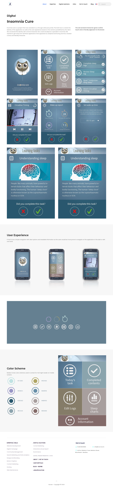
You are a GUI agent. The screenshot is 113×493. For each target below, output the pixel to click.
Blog (92, 4)
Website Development (14, 446)
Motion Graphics (12, 461)
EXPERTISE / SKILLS (12, 443)
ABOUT (35, 459)
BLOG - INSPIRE (37, 466)
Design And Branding (13, 458)
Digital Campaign (12, 449)
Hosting (9, 467)
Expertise (53, 4)
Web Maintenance (12, 470)
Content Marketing (12, 464)
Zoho (74, 4)
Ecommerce (37, 452)
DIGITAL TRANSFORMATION (43, 456)
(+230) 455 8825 (81, 447)
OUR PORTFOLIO (38, 463)
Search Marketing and (18, 455)
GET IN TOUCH (43, 459)
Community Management (15, 452)
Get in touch (83, 4)
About (44, 4)
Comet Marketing (38, 446)
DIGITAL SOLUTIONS (39, 443)
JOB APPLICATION (38, 470)
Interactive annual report (40, 449)
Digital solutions (64, 4)
